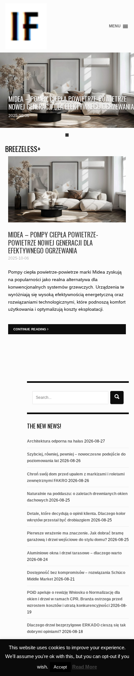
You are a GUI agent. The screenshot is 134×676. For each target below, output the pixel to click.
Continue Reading (30, 329)
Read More (84, 666)
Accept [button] (60, 667)
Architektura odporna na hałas (55, 441)
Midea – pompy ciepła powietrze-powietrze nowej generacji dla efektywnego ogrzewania (71, 103)
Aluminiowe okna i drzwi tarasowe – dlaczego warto (74, 553)
